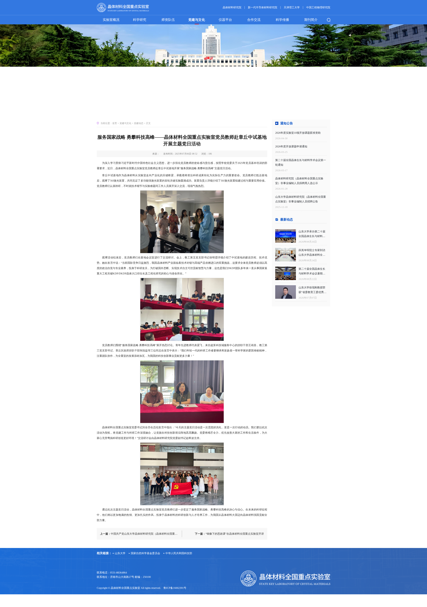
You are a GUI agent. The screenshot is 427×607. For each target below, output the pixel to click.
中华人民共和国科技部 (178, 553)
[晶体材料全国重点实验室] (123, 7)
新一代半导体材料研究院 (262, 7)
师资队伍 (168, 20)
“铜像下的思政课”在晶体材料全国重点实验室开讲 (229, 533)
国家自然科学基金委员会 (145, 553)
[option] (213, 33)
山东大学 (120, 553)
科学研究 (139, 20)
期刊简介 (311, 20)
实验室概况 (111, 20)
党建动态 (138, 123)
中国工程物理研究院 (318, 7)
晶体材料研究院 (232, 7)
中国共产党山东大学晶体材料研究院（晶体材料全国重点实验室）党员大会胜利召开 (141, 533)
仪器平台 (225, 20)
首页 (114, 123)
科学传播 (282, 20)
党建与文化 (196, 20)
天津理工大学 (292, 7)
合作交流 (254, 20)
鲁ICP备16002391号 (174, 587)
